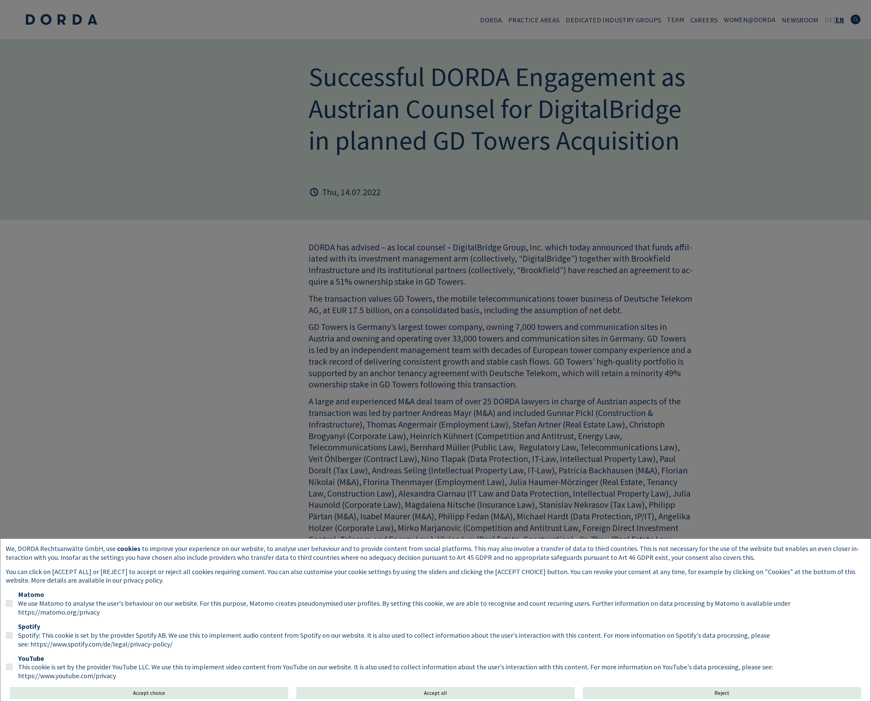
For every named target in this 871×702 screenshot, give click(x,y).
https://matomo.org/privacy (59, 612)
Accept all (435, 692)
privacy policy (142, 580)
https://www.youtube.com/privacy (67, 675)
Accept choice (149, 692)
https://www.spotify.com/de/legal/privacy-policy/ (101, 644)
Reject (721, 692)
